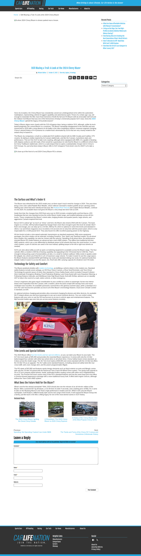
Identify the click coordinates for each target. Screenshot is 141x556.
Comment (17, 446)
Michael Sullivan (42, 72)
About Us (87, 9)
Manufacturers (73, 9)
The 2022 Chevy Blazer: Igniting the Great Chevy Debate (27, 420)
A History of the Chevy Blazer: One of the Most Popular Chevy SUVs (84, 419)
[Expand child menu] (80, 8)
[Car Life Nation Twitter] (97, 540)
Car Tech (51, 9)
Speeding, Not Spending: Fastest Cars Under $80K (32, 431)
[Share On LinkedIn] (78, 77)
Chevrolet (62, 72)
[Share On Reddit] (82, 77)
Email (16, 475)
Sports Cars (18, 9)
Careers (55, 544)
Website (16, 482)
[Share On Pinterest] (90, 77)
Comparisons (57, 541)
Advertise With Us (97, 547)
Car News (61, 9)
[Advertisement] (56, 95)
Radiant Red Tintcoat (61, 208)
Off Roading (30, 9)
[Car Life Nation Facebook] (93, 540)
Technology (73, 72)
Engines (67, 72)
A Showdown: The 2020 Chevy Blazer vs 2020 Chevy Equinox (56, 420)
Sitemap (55, 546)
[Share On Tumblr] (86, 77)
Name (16, 468)
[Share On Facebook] (70, 77)
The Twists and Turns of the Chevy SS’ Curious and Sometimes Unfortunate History (79, 432)
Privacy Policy (95, 549)
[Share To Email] (95, 77)
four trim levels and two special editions (45, 355)
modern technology (46, 268)
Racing (41, 9)
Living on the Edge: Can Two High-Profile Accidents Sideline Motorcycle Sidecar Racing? (114, 30)
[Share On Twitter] (74, 77)
